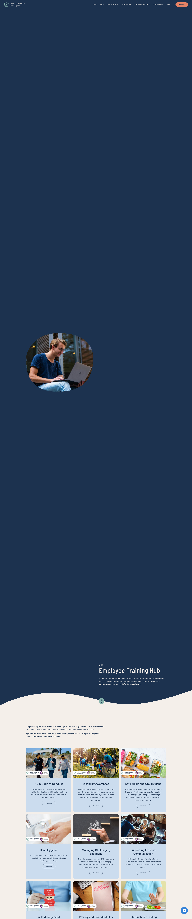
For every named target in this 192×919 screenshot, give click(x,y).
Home (94, 4)
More (168, 4)
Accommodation (126, 4)
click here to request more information (46, 736)
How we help (112, 4)
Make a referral (158, 4)
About (102, 4)
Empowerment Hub (142, 4)
